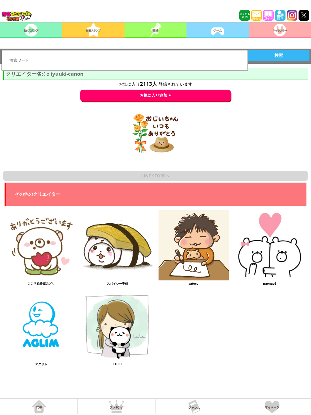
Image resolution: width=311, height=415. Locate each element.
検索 (279, 55)
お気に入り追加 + (155, 95)
